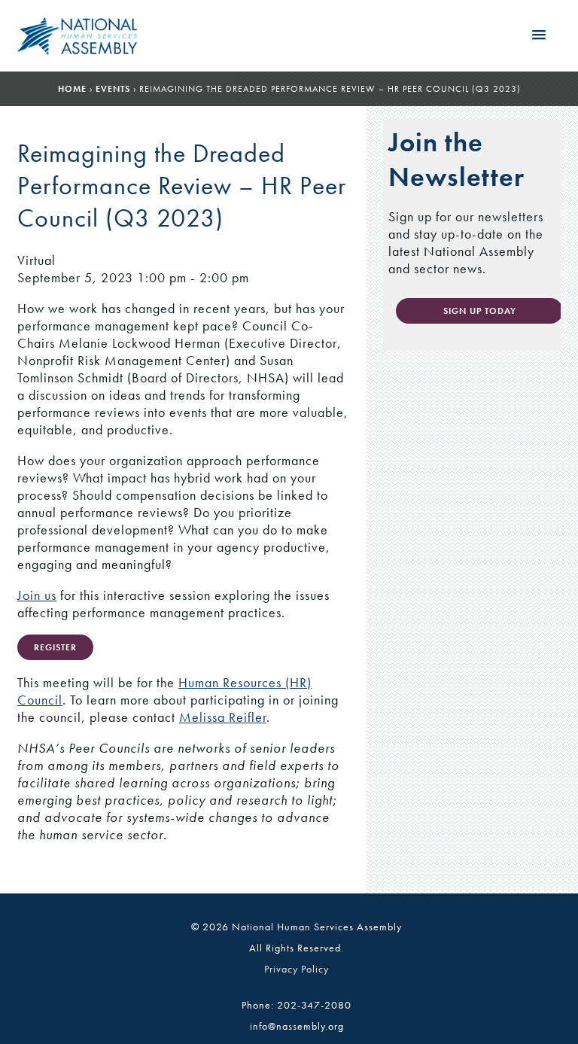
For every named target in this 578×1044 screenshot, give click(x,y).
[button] (539, 35)
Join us (36, 595)
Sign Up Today (479, 311)
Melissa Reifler (222, 717)
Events (113, 89)
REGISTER (55, 647)
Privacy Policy (296, 969)
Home (72, 89)
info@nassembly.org (297, 1026)
